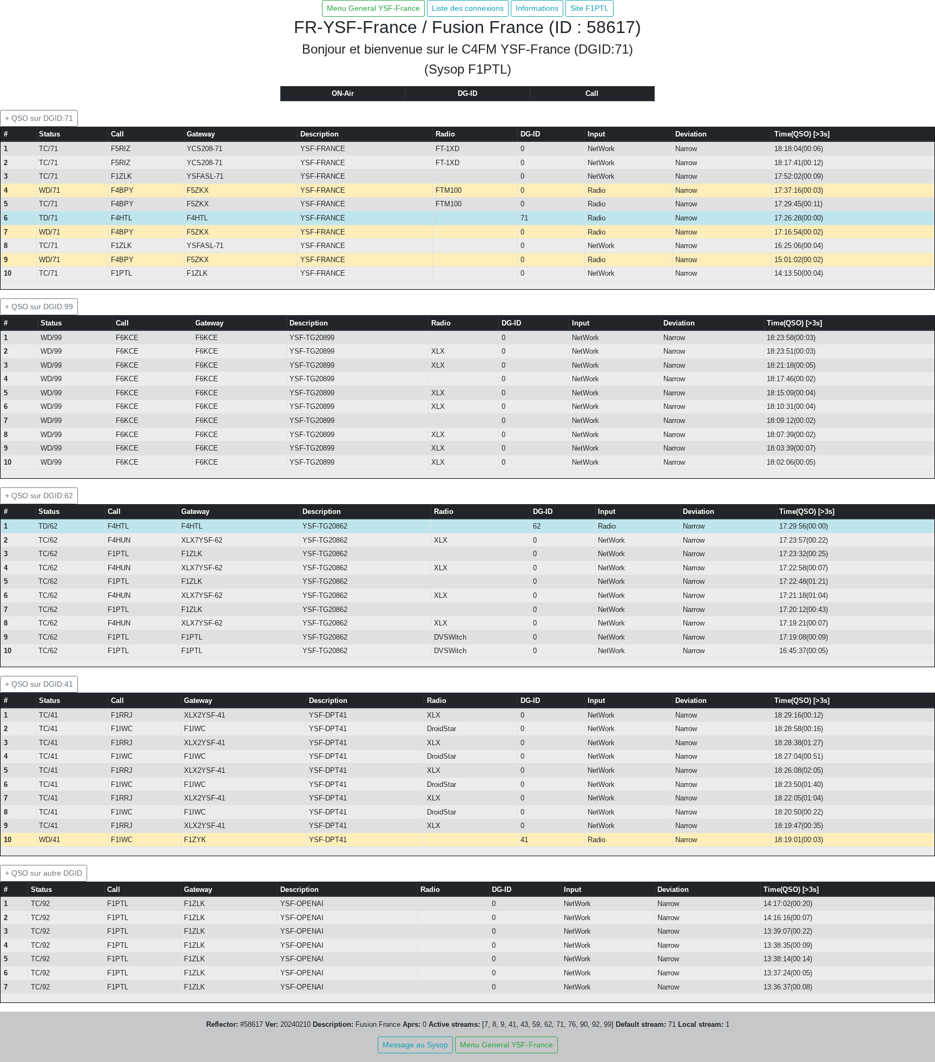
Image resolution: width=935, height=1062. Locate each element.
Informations (537, 8)
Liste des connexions (468, 8)
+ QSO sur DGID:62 (39, 495)
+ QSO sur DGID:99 (39, 306)
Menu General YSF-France (373, 8)
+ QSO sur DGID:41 (39, 684)
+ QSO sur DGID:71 (39, 118)
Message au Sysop (415, 1044)
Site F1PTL (589, 8)
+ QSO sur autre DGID (43, 873)
